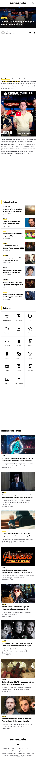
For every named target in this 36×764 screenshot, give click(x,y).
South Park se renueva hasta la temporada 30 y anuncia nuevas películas (13, 236)
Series (4, 231)
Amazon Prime (7, 206)
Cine (30, 320)
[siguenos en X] (30, 32)
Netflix (5, 243)
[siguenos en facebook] (34, 32)
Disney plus (7, 333)
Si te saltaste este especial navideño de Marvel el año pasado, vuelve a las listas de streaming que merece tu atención (17, 460)
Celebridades (18, 320)
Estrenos (30, 333)
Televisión (30, 370)
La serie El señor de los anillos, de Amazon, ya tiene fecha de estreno (12, 211)
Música (30, 345)
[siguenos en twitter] (18, 744)
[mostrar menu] (3, 3)
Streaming (18, 370)
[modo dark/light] (33, 3)
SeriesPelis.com (13, 749)
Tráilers (7, 383)
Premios (30, 358)
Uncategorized (19, 383)
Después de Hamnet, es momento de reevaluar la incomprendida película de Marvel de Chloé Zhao (17, 497)
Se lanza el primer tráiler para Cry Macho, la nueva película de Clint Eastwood (13, 284)
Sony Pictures (5, 79)
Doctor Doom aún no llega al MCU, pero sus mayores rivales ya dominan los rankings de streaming (16, 536)
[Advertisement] (18, 58)
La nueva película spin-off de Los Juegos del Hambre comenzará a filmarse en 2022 (12, 260)
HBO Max (5, 279)
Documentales (19, 333)
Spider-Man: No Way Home (11, 81)
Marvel (4, 18)
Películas (5, 255)
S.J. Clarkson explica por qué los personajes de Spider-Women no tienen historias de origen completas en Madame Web (17, 645)
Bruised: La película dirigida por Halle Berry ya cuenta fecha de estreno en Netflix (13, 297)
